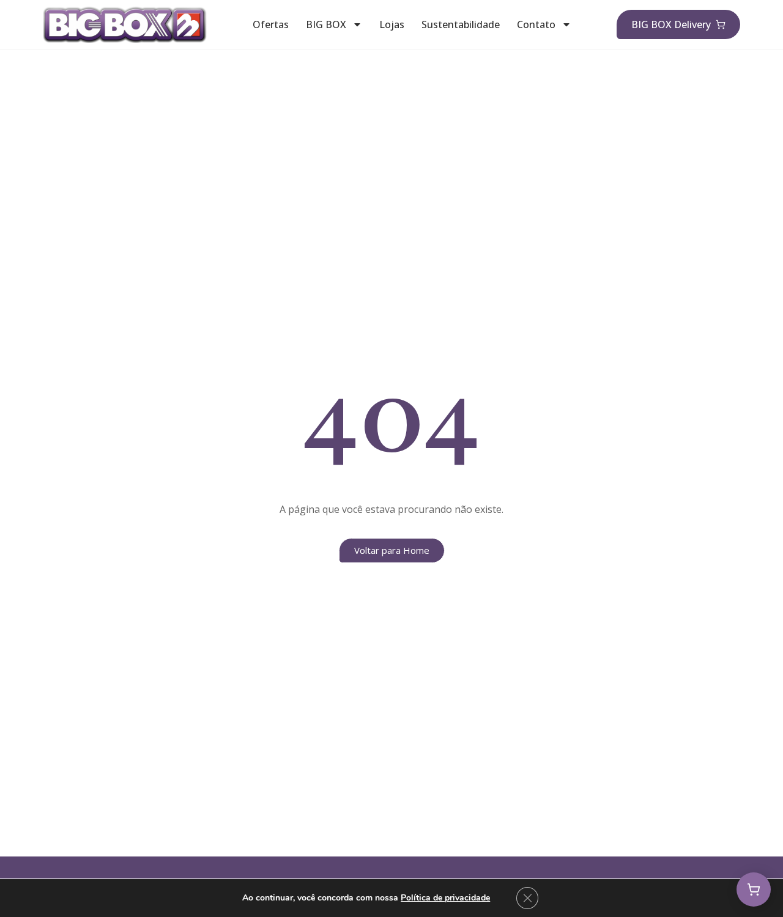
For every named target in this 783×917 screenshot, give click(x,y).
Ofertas (271, 24)
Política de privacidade (445, 898)
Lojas (391, 24)
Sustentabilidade (460, 24)
